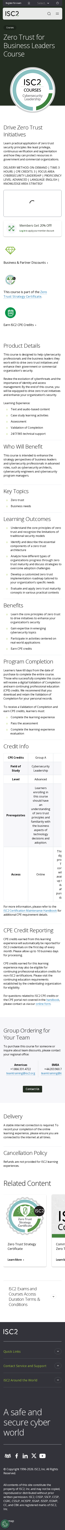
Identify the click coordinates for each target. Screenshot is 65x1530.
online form (43, 1004)
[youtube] (42, 1455)
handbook (52, 1000)
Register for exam (13, 3)
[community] (7, 1455)
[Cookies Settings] (5, 1524)
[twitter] (33, 1455)
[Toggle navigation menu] (57, 14)
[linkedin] (25, 1455)
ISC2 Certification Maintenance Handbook (30, 911)
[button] (57, 3)
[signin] (29, 3)
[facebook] (16, 1455)
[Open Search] (49, 14)
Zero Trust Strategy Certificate (25, 294)
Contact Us (32, 1089)
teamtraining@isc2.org (20, 1073)
